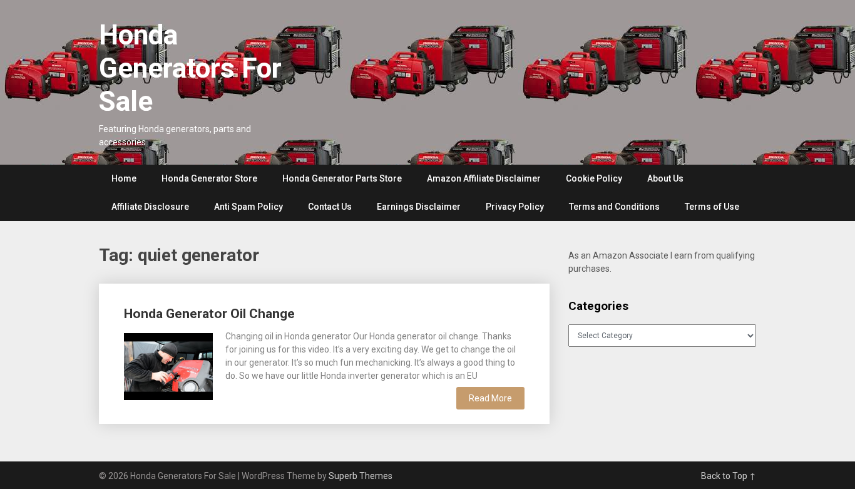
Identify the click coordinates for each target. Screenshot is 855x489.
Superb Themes (360, 476)
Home (123, 178)
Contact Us (330, 207)
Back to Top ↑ (728, 476)
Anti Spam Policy (248, 207)
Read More (490, 398)
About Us (665, 178)
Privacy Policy (515, 207)
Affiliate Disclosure (150, 207)
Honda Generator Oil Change (209, 313)
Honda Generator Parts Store (342, 178)
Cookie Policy (594, 178)
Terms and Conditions (614, 207)
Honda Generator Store (209, 178)
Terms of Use (712, 207)
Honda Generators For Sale (190, 68)
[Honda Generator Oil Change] (168, 365)
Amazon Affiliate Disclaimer (484, 178)
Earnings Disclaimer (419, 207)
